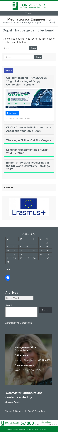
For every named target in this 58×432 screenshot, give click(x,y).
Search (8, 305)
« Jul (7, 269)
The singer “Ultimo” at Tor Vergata (28, 140)
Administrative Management (18, 322)
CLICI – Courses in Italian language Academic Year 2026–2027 (28, 129)
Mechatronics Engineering (29, 19)
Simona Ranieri (24, 118)
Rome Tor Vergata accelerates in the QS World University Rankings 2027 (28, 166)
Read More (12, 113)
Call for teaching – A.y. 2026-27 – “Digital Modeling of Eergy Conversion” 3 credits (27, 81)
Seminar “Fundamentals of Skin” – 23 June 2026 (28, 151)
